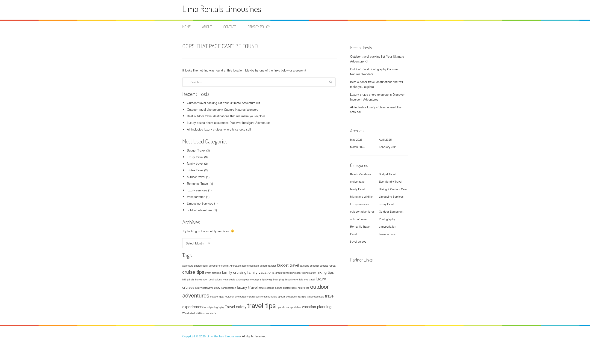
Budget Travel (196, 150)
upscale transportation (289, 307)
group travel (282, 272)
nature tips (303, 287)
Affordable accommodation (244, 265)
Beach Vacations (360, 174)
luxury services (197, 190)
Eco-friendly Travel (390, 181)
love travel (309, 279)
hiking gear (295, 272)
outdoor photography (236, 296)
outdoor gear (217, 296)
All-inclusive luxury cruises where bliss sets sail (219, 129)
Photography (387, 219)
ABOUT (207, 26)
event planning (213, 272)
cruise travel (195, 170)
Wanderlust (188, 313)
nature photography (286, 287)
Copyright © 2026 (194, 336)
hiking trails (188, 279)
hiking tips (325, 272)
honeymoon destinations (208, 279)
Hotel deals (229, 279)
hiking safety (309, 272)
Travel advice (387, 234)
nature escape (266, 287)
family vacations (260, 272)
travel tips (261, 305)
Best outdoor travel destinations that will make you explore (226, 116)
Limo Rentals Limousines (221, 8)
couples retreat (328, 265)
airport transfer (268, 265)
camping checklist (309, 265)
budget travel (288, 265)
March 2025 (357, 147)
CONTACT (229, 26)
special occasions (287, 296)
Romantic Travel (198, 183)
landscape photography (248, 279)
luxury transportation (225, 287)
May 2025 (356, 139)
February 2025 (388, 147)
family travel (195, 163)
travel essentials (315, 296)
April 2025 (385, 139)
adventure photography (195, 265)
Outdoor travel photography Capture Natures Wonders (222, 109)
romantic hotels (268, 296)
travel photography (214, 307)
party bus (254, 296)
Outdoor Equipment (391, 211)
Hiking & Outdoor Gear (393, 189)
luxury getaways (204, 287)
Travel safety (235, 306)
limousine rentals (294, 279)
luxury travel (195, 157)
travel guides (358, 241)
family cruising (234, 272)
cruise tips (193, 271)
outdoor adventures (199, 210)
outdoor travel (196, 177)
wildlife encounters (206, 313)
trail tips (302, 296)
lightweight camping (273, 279)
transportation (196, 196)
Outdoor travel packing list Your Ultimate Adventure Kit (223, 103)
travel (353, 234)
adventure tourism (219, 265)
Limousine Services (200, 203)
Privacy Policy (259, 26)
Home (186, 26)
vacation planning (316, 306)
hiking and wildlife (361, 196)
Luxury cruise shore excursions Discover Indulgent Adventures (229, 122)
